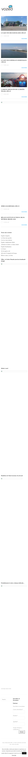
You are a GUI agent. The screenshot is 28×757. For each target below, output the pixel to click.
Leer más (14, 755)
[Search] (12, 699)
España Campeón (5, 235)
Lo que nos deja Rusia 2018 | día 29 (13, 33)
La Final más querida (6, 238)
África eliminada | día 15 (10, 206)
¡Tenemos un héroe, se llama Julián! (10, 244)
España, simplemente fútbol (8, 242)
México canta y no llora (7, 255)
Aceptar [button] (24, 753)
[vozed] (7, 10)
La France (3, 249)
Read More (24, 38)
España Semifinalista (6, 246)
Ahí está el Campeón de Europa (9, 253)
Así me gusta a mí (5, 251)
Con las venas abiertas (6, 240)
